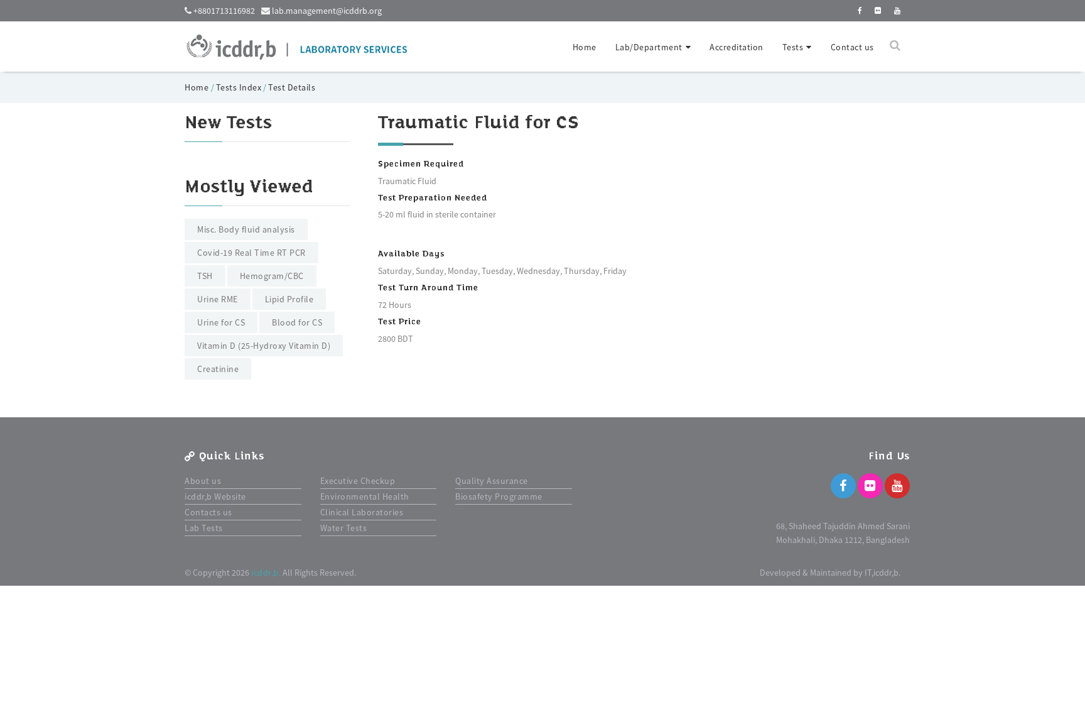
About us (203, 480)
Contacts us (208, 512)
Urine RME (217, 299)
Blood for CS (297, 322)
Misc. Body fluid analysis (246, 229)
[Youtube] (897, 485)
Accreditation (737, 47)
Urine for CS (221, 322)
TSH (205, 276)
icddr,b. (266, 572)
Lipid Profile (289, 299)
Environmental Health (364, 496)
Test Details (291, 87)
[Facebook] (843, 485)
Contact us (852, 47)
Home (584, 47)
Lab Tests (204, 528)
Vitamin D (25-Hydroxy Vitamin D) (263, 345)
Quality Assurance (491, 480)
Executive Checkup (358, 480)
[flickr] (878, 10)
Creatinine (218, 369)
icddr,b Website (215, 496)
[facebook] (860, 10)
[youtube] (897, 10)
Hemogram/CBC (272, 276)
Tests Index (239, 87)
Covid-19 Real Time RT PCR (251, 252)
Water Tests (343, 528)
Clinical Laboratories (362, 512)
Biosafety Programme (498, 496)
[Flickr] (870, 485)
